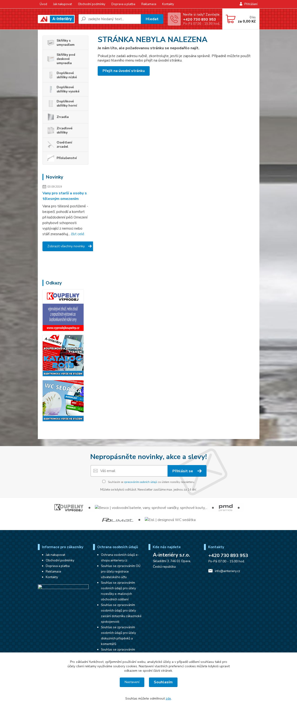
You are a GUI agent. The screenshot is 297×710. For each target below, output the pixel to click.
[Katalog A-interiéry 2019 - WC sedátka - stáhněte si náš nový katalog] (63, 400)
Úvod (43, 4)
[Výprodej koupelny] (63, 310)
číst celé (77, 234)
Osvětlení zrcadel (64, 144)
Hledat (152, 19)
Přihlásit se (183, 471)
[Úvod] (56, 19)
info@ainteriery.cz (227, 571)
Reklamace (148, 4)
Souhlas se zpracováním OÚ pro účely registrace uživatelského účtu (120, 571)
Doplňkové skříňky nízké (67, 75)
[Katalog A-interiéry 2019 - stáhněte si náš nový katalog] (63, 355)
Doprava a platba (123, 4)
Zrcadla (63, 117)
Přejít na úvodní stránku (124, 70)
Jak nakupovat (62, 4)
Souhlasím (163, 682)
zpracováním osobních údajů (140, 482)
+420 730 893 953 (199, 19)
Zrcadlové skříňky (64, 130)
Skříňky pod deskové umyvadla (66, 58)
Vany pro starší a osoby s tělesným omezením (64, 196)
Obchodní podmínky (91, 4)
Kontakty (168, 4)
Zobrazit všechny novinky (66, 246)
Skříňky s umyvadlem (65, 42)
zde (168, 698)
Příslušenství (67, 158)
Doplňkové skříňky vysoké (68, 89)
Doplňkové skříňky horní (67, 103)
